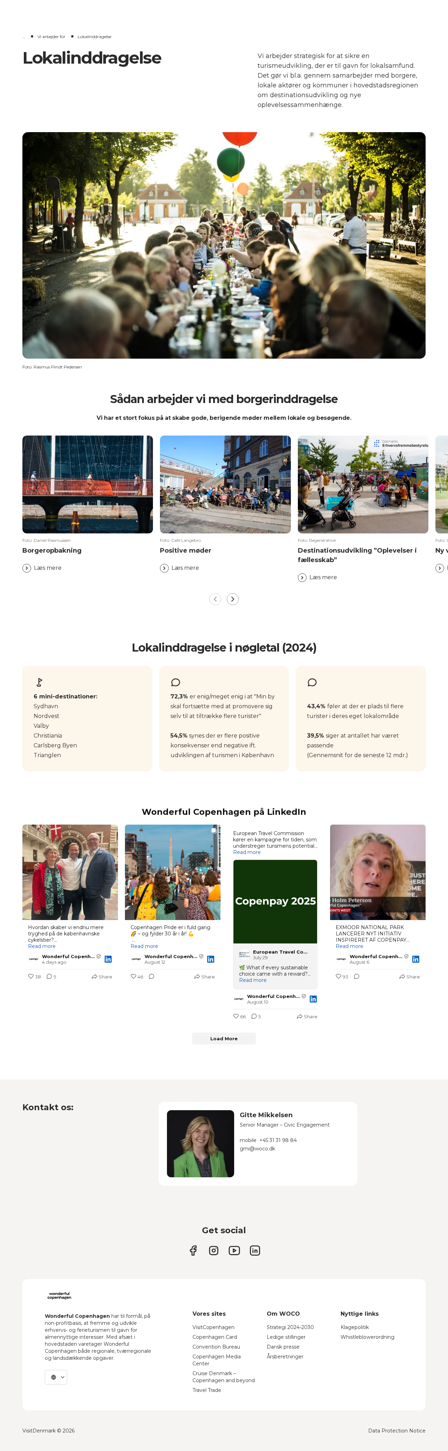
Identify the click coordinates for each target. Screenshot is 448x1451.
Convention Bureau (216, 1347)
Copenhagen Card (214, 1337)
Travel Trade (206, 1390)
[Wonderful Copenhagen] (59, 1295)
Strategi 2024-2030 (290, 1327)
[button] (87, 555)
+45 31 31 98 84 (278, 1140)
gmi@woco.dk (257, 1148)
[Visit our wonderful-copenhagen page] (255, 1250)
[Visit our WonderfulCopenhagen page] (234, 1250)
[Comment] (149, 977)
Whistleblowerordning (367, 1337)
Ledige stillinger (286, 1337)
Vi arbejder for (51, 36)
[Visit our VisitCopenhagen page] (193, 1250)
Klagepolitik (355, 1327)
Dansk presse (283, 1347)
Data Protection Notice (397, 1431)
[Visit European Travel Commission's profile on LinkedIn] (246, 954)
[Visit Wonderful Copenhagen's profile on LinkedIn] (35, 959)
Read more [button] (42, 946)
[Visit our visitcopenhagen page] (214, 1250)
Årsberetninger (285, 1356)
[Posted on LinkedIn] (108, 959)
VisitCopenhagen (213, 1327)
